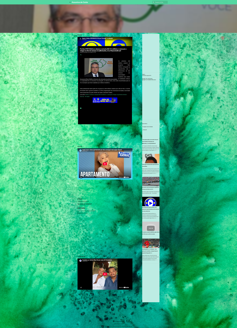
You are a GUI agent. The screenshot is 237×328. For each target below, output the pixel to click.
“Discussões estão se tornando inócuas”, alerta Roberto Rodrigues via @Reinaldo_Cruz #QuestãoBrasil (150, 141)
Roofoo (122, 323)
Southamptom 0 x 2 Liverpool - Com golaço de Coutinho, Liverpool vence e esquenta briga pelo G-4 (150, 251)
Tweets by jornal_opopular (83, 201)
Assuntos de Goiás (80, 2)
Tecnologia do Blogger (119, 321)
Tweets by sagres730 (146, 75)
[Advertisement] (105, 134)
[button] (80, 55)
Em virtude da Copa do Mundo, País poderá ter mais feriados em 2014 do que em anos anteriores (150, 209)
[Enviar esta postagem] (80, 108)
